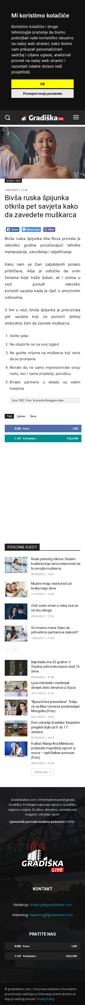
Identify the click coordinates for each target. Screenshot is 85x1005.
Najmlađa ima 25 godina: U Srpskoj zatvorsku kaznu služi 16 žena (55, 666)
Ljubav (21, 416)
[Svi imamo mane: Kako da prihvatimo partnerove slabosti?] (16, 633)
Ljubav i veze (13, 180)
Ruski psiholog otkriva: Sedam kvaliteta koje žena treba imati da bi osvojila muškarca (55, 563)
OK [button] (42, 84)
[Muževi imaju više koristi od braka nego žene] (16, 589)
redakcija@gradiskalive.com (51, 904)
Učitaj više (41, 772)
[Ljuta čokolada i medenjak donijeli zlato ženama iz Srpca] (16, 689)
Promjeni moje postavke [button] (42, 93)
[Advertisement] (42, 490)
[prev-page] (8, 649)
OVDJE (70, 821)
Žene (33, 416)
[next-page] (15, 649)
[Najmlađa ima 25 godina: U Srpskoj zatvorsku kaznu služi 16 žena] (16, 668)
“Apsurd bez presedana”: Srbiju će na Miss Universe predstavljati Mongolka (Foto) (55, 706)
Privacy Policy (46, 999)
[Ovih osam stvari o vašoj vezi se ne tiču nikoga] (16, 611)
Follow (72, 438)
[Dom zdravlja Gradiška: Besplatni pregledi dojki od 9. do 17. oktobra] (16, 728)
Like (75, 428)
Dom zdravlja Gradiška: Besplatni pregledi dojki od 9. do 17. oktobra (55, 727)
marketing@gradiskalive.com (51, 915)
